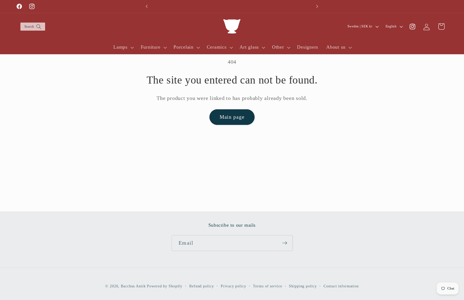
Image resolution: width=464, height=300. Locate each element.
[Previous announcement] (147, 6)
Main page (232, 117)
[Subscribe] (284, 243)
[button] (32, 27)
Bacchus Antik (133, 286)
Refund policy (201, 286)
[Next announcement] (317, 6)
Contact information (341, 286)
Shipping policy (303, 286)
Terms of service (267, 286)
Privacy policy (233, 286)
